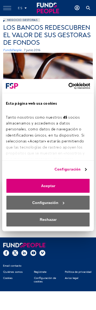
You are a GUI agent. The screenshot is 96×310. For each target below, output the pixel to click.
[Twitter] (15, 252)
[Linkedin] (24, 252)
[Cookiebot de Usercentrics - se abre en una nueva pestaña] (68, 86)
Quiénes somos (13, 272)
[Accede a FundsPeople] (77, 8)
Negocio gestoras (22, 20)
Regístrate (40, 272)
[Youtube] (33, 252)
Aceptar (48, 186)
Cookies (8, 278)
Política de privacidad (78, 272)
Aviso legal (71, 278)
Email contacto (12, 265)
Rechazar (48, 219)
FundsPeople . (13, 50)
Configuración (67, 169)
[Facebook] (6, 252)
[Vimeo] (42, 252)
